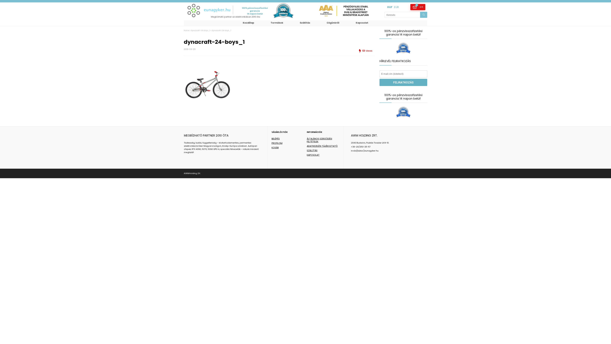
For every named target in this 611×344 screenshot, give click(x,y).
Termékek (277, 22)
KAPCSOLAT (313, 155)
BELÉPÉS (276, 138)
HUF (389, 7)
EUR (396, 7)
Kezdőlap (248, 22)
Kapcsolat (362, 22)
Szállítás (305, 22)
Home (186, 30)
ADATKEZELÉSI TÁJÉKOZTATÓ (322, 146)
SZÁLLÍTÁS (312, 150)
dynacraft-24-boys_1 (200, 30)
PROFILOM (277, 143)
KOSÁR (275, 147)
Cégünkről (333, 22)
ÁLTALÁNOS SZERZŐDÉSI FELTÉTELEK (319, 140)
